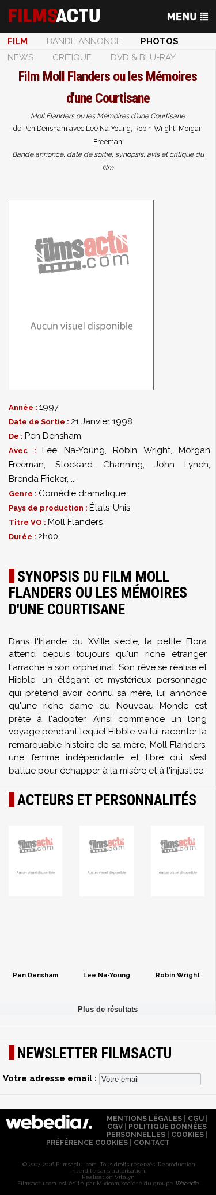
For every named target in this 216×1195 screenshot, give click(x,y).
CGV (115, 1127)
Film (17, 41)
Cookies (187, 1135)
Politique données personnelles (157, 1131)
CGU (196, 1119)
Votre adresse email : (51, 1078)
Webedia (186, 1183)
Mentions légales (144, 1119)
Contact (152, 1143)
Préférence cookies (87, 1143)
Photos (160, 41)
